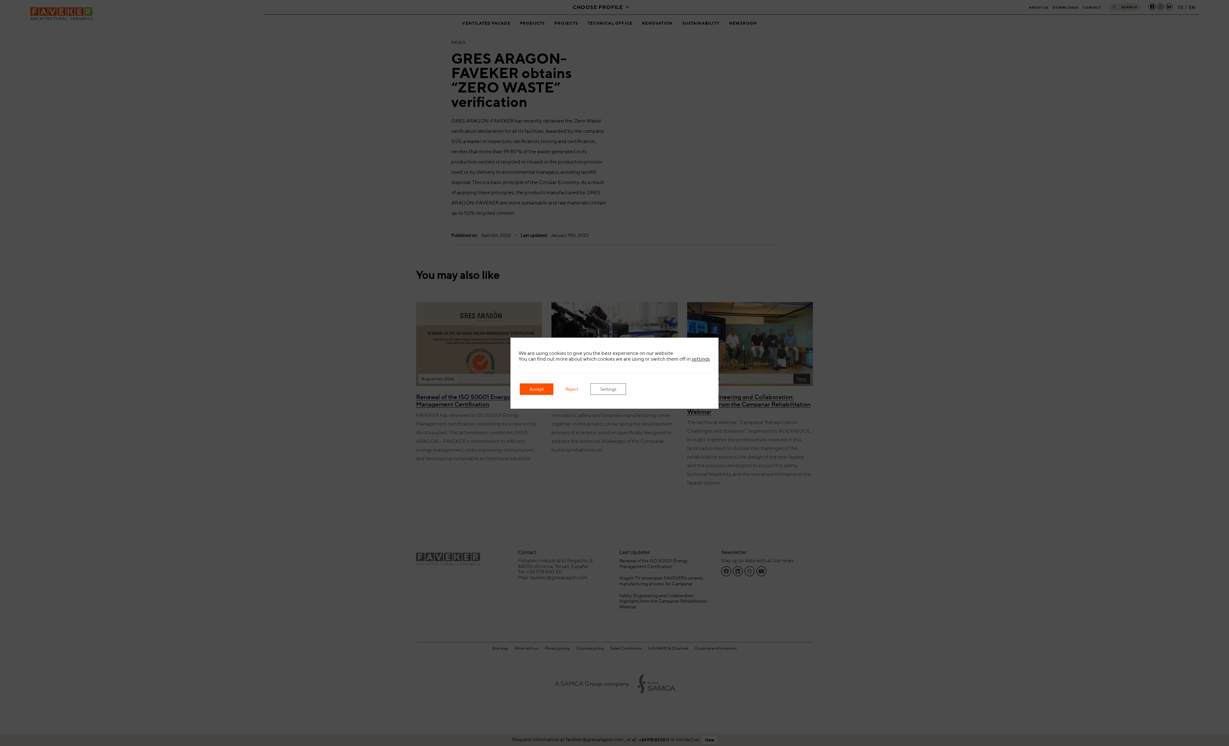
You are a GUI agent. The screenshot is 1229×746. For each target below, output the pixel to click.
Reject (572, 389)
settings (701, 359)
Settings (608, 389)
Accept (536, 389)
